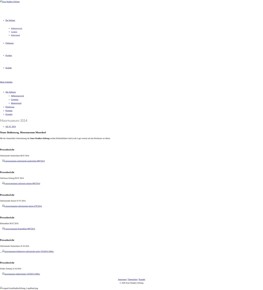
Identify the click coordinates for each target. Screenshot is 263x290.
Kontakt (8, 114)
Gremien (14, 99)
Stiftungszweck (17, 96)
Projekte (8, 111)
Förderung (9, 107)
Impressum (122, 279)
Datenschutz (132, 279)
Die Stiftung (10, 92)
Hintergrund (16, 103)
